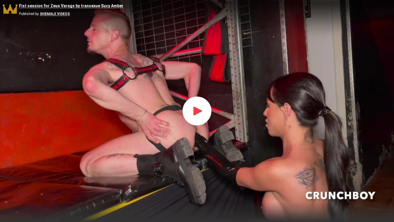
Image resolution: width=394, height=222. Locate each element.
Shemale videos (55, 14)
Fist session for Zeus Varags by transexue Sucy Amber (71, 6)
